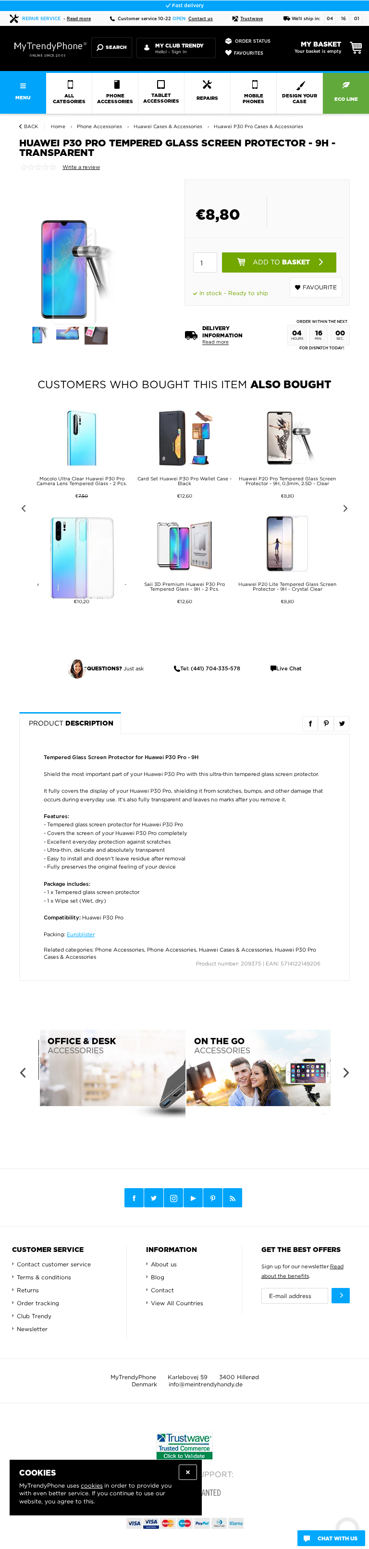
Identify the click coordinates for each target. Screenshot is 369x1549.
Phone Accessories (119, 950)
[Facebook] (134, 1197)
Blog (157, 1277)
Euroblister (81, 934)
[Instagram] (173, 1198)
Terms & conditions (44, 1277)
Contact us (200, 19)
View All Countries (177, 1303)
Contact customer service (54, 1264)
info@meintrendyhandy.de (206, 1384)
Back (31, 126)
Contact (162, 1290)
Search (116, 47)
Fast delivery (187, 5)
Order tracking (38, 1303)
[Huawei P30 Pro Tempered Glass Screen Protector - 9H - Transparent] (41, 333)
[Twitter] (153, 1197)
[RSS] (232, 1197)
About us (164, 1264)
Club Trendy (34, 1316)
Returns (28, 1290)
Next (347, 510)
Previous (21, 510)
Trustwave (251, 19)
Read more (79, 19)
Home (58, 126)
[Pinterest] (212, 1198)
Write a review (81, 167)
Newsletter (32, 1329)
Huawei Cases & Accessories (235, 950)
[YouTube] (193, 1197)
